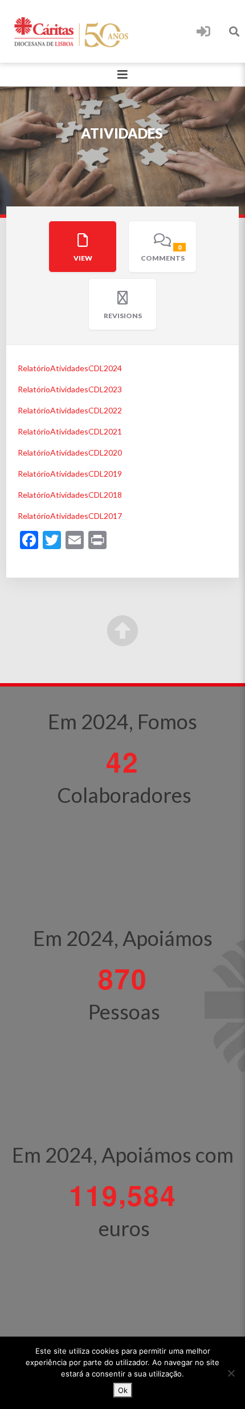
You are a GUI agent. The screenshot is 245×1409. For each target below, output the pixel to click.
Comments (163, 252)
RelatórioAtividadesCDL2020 (70, 452)
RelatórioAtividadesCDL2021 (70, 431)
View (83, 258)
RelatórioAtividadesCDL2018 (70, 495)
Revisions (123, 315)
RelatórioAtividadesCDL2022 (70, 410)
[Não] (230, 1373)
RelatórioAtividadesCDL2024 (70, 368)
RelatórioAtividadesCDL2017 (70, 516)
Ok (123, 1390)
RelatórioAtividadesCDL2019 (70, 473)
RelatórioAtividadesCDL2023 (70, 389)
